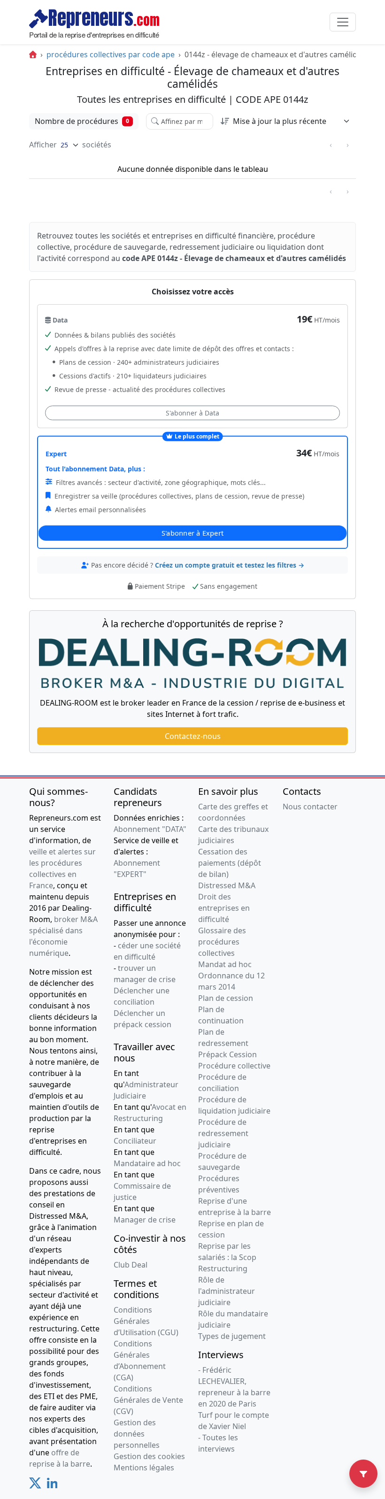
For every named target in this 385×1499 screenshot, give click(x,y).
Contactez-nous (193, 736)
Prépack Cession (227, 1054)
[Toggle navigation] (343, 22)
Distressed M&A (226, 885)
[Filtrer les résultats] (363, 1474)
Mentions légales (144, 1467)
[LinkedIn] (52, 1486)
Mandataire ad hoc (147, 1163)
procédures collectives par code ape (110, 54)
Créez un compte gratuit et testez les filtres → (229, 565)
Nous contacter (310, 806)
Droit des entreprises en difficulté (224, 908)
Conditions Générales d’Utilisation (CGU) (146, 1321)
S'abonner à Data (192, 412)
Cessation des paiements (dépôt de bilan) (229, 862)
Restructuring (222, 1268)
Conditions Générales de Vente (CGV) (148, 1400)
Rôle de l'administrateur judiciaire (226, 1291)
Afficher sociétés (70, 144)
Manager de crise (145, 1220)
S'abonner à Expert (193, 532)
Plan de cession (225, 998)
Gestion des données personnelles (137, 1433)
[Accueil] (33, 54)
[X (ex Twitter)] (35, 1486)
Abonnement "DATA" (150, 829)
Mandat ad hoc (225, 964)
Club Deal (130, 1265)
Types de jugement (232, 1336)
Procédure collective (234, 1066)
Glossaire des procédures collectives (222, 941)
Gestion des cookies (149, 1456)
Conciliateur (135, 1141)
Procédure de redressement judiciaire (223, 1133)
